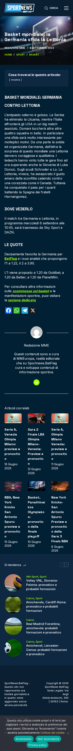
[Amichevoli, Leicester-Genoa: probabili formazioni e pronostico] (13, 648)
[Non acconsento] (68, 733)
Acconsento (24, 738)
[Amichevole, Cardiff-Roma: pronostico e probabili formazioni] (13, 604)
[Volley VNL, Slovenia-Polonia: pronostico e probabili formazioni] (13, 583)
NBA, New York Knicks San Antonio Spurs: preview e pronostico (12, 516)
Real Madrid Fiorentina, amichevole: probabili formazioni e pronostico (43, 628)
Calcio (30, 598)
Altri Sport (32, 576)
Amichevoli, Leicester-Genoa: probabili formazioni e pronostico (46, 650)
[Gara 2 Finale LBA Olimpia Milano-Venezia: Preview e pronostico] (36, 418)
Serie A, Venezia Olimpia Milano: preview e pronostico (12, 444)
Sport (43, 576)
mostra (15, 79)
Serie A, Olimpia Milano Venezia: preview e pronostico (59, 444)
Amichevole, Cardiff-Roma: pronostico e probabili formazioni (46, 606)
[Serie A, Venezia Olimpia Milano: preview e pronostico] (13, 418)
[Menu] (66, 8)
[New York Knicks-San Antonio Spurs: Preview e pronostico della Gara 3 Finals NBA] (60, 486)
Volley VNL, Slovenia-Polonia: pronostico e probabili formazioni (42, 585)
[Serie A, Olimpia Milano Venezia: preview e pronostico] (60, 418)
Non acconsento (48, 738)
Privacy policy (37, 745)
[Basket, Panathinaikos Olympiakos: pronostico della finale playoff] (36, 486)
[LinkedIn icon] (36, 382)
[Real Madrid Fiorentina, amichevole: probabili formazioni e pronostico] (13, 626)
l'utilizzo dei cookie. (53, 732)
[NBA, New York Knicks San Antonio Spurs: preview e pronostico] (13, 486)
